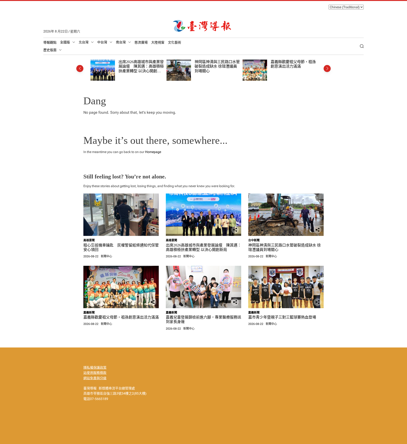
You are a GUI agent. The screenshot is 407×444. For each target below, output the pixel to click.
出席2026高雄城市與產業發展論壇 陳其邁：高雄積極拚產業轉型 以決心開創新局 (141, 69)
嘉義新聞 (89, 312)
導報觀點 (50, 42)
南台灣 (121, 42)
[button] (79, 68)
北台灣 (84, 42)
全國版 (65, 42)
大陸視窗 (157, 42)
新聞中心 (106, 256)
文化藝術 (174, 42)
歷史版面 (50, 50)
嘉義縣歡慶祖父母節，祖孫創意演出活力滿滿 (293, 64)
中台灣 (102, 42)
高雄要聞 (89, 240)
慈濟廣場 (141, 42)
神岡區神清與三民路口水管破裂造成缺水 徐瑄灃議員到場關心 (217, 66)
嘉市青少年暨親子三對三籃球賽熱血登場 (282, 317)
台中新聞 (254, 240)
